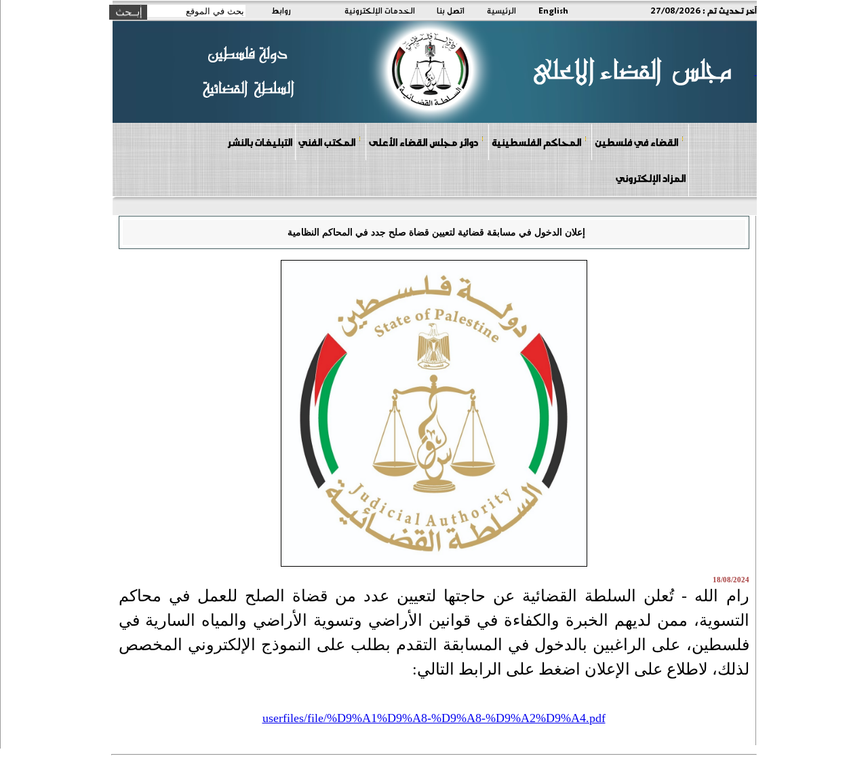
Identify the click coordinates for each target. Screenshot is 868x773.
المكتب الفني (326, 141)
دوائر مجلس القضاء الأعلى (423, 141)
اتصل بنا (451, 10)
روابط (281, 10)
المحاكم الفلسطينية (536, 141)
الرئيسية (501, 10)
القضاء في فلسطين (636, 141)
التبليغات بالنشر (259, 141)
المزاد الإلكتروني (651, 177)
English (553, 10)
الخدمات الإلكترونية (379, 10)
